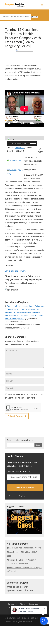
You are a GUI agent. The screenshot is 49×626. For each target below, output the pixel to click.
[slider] (33, 143)
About (22, 604)
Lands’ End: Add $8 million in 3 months (24, 548)
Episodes (12, 604)
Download (19, 148)
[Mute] (28, 143)
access (13, 496)
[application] (22, 143)
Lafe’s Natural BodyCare (15, 271)
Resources (33, 604)
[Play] (10, 143)
